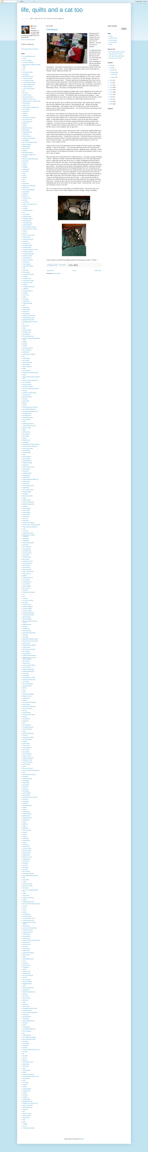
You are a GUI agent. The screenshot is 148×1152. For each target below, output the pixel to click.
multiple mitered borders (29, 655)
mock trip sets (26, 643)
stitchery (25, 994)
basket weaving (27, 136)
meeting (25, 626)
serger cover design (28, 897)
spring (24, 969)
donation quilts (27, 332)
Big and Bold (26, 148)
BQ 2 (24, 181)
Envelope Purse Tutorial (115, 54)
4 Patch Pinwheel (27, 86)
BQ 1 (24, 179)
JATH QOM (26, 555)
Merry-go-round (27, 630)
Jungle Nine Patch (28, 561)
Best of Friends (27, 144)
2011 (111, 92)
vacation (25, 1084)
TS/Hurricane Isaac (28, 1062)
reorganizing (26, 840)
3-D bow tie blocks (28, 72)
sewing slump (26, 934)
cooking (25, 284)
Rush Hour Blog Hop (28, 873)
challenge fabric (27, 216)
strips (24, 1002)
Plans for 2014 (113, 38)
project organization (28, 758)
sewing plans (26, 926)
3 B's (24, 68)
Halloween (26, 465)
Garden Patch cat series (29, 425)
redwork (25, 836)
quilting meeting (27, 813)
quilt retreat (26, 801)
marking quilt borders (28, 615)
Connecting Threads (28, 280)
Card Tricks (26, 202)
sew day (25, 906)
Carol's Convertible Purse (30, 204)
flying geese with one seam (30, 407)
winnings (25, 1109)
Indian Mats (26, 538)
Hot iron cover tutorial (28, 522)
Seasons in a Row (28, 886)
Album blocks (26, 103)
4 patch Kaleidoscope (29, 84)
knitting (25, 575)
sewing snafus (27, 936)
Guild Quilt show (27, 461)
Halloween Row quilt (28, 467)
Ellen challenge (27, 350)
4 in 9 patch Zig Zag (28, 80)
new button (26, 673)
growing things (27, 452)
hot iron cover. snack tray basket (31, 524)
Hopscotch (25, 520)
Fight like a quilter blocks (29, 392)
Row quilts (25, 867)
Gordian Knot (26, 440)
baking (24, 126)
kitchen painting (27, 569)
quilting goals (26, 811)
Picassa (25, 710)
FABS (24, 368)
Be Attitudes (26, 140)
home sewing (26, 514)
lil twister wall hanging (29, 592)
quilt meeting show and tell (30, 797)
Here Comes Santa (28, 489)
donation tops (26, 334)
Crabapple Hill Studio (28, 286)
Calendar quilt (26, 198)
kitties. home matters (28, 571)
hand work (25, 471)
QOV (24, 772)
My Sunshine (26, 661)
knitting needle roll (28, 577)
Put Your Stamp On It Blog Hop (31, 770)
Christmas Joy (26, 243)
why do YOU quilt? (28, 1105)
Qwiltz (24, 822)
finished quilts (26, 395)
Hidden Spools (27, 500)
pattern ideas (26, 698)
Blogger (81, 1139)
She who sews (27, 944)
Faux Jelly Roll (27, 382)
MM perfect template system (30, 639)
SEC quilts (25, 888)
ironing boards (27, 549)
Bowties (25, 177)
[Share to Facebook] (75, 265)
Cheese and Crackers (29, 235)
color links (25, 270)
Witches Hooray (27, 1113)
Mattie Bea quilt (27, 624)
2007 (111, 101)
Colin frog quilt (27, 264)
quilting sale (26, 820)
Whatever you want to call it (30, 1103)
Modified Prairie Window (29, 645)
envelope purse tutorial (29, 354)
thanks (24, 1025)
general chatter (27, 428)
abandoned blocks (28, 97)
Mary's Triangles (27, 619)
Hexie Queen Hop (28, 496)
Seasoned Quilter (27, 884)
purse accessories (28, 762)
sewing (25, 912)
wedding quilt (26, 1099)
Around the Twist (27, 119)
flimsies (25, 403)
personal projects (27, 708)
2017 (111, 68)
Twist (24, 1068)
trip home (25, 1056)
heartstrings (26, 487)
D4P (24, 305)
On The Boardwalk (28, 684)
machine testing (27, 611)
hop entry (25, 518)
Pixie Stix (25, 735)
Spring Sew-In (26, 971)
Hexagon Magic (27, 491)
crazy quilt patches (28, 291)
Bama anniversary (28, 128)
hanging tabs (26, 475)
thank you (25, 1023)
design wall (26, 311)
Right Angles (26, 855)
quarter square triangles (29, 774)
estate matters (26, 358)
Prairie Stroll (26, 745)
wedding (25, 1097)
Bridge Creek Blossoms (29, 185)
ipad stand (25, 544)
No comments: (62, 264)
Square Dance (27, 973)
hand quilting (26, 469)
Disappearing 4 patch (28, 317)
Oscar (24, 690)
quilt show (25, 803)
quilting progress (27, 818)
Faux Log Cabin (27, 384)
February (113, 72)
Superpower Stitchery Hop (30, 1008)
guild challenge (27, 456)
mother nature (26, 647)
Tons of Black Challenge (29, 1037)
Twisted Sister (26, 1070)
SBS (24, 877)
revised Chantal (27, 848)
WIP (24, 1111)
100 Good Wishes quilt (29, 56)
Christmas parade (27, 245)
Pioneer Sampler (27, 729)
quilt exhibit (26, 785)
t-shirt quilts (26, 1014)
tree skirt (25, 1051)
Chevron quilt (26, 237)
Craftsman (25, 288)
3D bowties (26, 74)
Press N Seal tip (27, 754)
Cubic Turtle (26, 301)
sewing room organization (30, 928)
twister (24, 1072)
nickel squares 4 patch (29, 677)
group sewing (26, 450)
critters (24, 297)
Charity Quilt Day (27, 223)
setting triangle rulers (28, 901)
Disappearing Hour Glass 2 (30, 321)
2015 (111, 82)
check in (25, 231)
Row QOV (25, 863)
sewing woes (26, 938)
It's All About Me (27, 551)
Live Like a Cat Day (28, 600)
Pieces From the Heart (29, 714)
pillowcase (25, 721)
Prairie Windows (27, 747)
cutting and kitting (27, 303)
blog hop (25, 163)
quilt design (26, 780)
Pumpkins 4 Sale (27, 760)
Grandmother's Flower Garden (31, 444)
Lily (24, 594)
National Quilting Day (28, 671)
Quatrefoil (25, 776)
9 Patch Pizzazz (27, 95)
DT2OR (25, 346)
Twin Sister (26, 1066)
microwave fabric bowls (29, 633)
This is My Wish (27, 1031)
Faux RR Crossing (28, 386)
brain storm (26, 183)
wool (24, 1119)
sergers (25, 899)
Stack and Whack (27, 981)
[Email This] (69, 265)
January (113, 77)
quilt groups (26, 791)
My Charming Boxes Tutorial (117, 52)
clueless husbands (28, 260)
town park (25, 1045)
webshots (25, 1095)
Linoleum (25, 598)
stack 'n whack (27, 979)
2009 (111, 97)
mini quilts (25, 637)
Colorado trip (26, 272)
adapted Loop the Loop (29, 99)
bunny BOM (26, 192)
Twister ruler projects (28, 1074)
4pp (24, 91)
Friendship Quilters (28, 417)
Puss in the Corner (28, 768)
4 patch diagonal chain (29, 82)
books (24, 175)
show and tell (26, 948)
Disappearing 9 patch (28, 319)
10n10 (24, 58)
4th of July (25, 93)
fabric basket (26, 364)
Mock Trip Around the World (30, 641)
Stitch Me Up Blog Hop (29, 992)
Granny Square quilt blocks (30, 446)
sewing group (26, 914)
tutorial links (26, 1064)
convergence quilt (27, 282)
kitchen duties (26, 567)
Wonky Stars (26, 1117)
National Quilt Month (28, 669)
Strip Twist (25, 1000)
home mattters (26, 512)
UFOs (24, 1080)
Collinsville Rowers (28, 266)
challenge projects (28, 218)
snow (24, 961)
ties (24, 1033)
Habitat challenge (27, 463)
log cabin (25, 602)
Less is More (26, 584)
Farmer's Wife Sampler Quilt (30, 380)
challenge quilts (27, 220)
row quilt (25, 865)
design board (26, 309)
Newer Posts (50, 270)
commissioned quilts (28, 274)
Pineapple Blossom (28, 727)
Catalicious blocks (28, 210)
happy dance (26, 477)
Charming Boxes (27, 225)
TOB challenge (27, 1035)
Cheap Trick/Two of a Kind (30, 229)
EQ (23, 356)
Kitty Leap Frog (27, 573)
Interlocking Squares (28, 542)
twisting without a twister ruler (31, 1076)
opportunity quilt (27, 686)
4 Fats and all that (27, 78)
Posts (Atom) (57, 273)
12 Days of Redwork (28, 62)
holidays (25, 506)
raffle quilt (25, 828)
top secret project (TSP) (29, 1039)
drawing (25, 344)
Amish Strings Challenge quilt (31, 107)
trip (23, 1053)
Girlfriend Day (26, 432)
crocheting (25, 299)
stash (24, 985)
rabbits (24, 826)
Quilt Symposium (27, 805)
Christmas (25, 241)
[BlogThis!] (71, 265)
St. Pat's (25, 977)
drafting (25, 341)
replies (24, 842)
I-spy (24, 529)
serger (24, 893)
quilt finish (25, 787)
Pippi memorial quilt (28, 733)
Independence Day (28, 533)
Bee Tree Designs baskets (30, 142)
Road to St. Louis (27, 857)
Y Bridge (25, 1124)
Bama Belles (26, 130)
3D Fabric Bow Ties (28, 76)
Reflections (26, 838)
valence (25, 1086)
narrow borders (27, 667)
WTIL (24, 1122)
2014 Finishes (113, 40)
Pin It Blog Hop (27, 725)
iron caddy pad (27, 546)
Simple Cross (26, 950)
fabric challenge (27, 366)
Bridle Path (26, 187)
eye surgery (26, 360)
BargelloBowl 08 (27, 132)
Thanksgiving (26, 1027)
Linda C (35, 26)
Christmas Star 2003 (28, 253)
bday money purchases (29, 138)
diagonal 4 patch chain (29, 315)
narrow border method (29, 665)
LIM (24, 596)
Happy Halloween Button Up (30, 479)
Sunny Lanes (26, 1006)
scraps (24, 881)
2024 (111, 65)
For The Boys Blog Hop (29, 409)
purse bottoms (26, 764)
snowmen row (26, 965)
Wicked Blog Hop (27, 1107)
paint (24, 692)
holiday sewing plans (28, 504)
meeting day (26, 628)
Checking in (52, 29)
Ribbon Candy (27, 853)
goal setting (26, 436)
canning (25, 200)
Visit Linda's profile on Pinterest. (30, 49)
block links (25, 161)
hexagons (25, 493)
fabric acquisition (27, 362)
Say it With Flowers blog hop (30, 875)
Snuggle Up (26, 967)
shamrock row (26, 942)
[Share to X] (73, 265)
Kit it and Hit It (26, 565)
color (24, 268)
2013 (111, 87)
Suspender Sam (27, 1010)
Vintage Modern (27, 1089)
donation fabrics (27, 330)
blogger (25, 165)
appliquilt (25, 115)
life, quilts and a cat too (52, 9)
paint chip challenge (28, 694)
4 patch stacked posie (29, 88)
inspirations (26, 540)
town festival (26, 1043)
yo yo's (24, 1126)
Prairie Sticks (26, 743)
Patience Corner (27, 696)
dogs (24, 328)
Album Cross (26, 105)
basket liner (26, 134)
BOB (24, 173)
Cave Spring (26, 214)
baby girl (25, 124)
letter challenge (27, 586)
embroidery (26, 352)
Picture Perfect (27, 712)
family (24, 375)
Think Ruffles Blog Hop (29, 1029)
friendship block (27, 413)
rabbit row (25, 824)
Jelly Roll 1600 (27, 557)
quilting (25, 809)
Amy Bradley (26, 109)
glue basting (26, 434)
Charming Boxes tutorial (29, 227)
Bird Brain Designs (28, 152)
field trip (25, 390)
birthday (25, 156)
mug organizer (27, 653)
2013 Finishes (113, 42)
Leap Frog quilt (27, 582)
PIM (24, 723)
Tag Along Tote (27, 1016)
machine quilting (27, 608)
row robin (25, 869)
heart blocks (26, 483)
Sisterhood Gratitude (28, 952)
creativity (25, 293)
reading (25, 832)
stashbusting (26, 990)
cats (24, 212)
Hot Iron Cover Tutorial (115, 58)
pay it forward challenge (29, 702)
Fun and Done (27, 419)
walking (25, 1093)
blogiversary (26, 169)
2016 (111, 80)
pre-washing (26, 752)
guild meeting (26, 458)
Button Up (25, 196)
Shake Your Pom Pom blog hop (31, 940)
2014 (111, 85)
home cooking (26, 508)
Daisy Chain (26, 307)
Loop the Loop (27, 604)
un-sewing (25, 1082)
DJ (23, 324)
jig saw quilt (26, 559)
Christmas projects (28, 251)
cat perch (25, 206)
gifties (24, 430)
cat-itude (25, 208)
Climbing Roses (27, 258)
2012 (111, 89)
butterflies (25, 194)
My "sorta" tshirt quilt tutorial (116, 56)
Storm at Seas (26, 998)
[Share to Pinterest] (77, 265)
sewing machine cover (29, 918)
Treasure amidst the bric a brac (31, 1049)
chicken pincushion (28, 239)
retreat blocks (26, 846)
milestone (25, 635)
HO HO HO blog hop (28, 502)
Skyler (24, 957)
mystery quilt (26, 663)
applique (25, 113)
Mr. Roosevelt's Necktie (29, 649)
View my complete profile (28, 39)
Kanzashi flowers (27, 563)
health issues (26, 481)
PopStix (25, 741)
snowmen (25, 963)
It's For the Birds (27, 553)
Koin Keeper (26, 580)
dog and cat (26, 326)
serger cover (26, 895)
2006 (111, 104)
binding (25, 150)
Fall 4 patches (26, 370)
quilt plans (25, 799)
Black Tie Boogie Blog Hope (30, 159)
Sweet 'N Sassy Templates (30, 1012)
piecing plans (26, 719)
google (24, 438)
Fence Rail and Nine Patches (31, 388)
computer (25, 276)
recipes (25, 834)
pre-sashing (26, 749)
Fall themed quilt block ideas (30, 372)
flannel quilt (26, 401)
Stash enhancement (28, 987)
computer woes (27, 278)
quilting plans (26, 816)
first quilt (25, 399)
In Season (25, 531)
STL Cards (25, 996)
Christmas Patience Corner (30, 249)
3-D (24, 70)
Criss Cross (26, 295)
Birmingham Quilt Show (29, 154)
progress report (27, 756)
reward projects (27, 851)
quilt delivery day (27, 778)
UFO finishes (26, 1078)
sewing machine (27, 916)
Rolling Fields (26, 859)
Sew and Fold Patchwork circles (31, 904)
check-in (25, 233)
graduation (26, 442)
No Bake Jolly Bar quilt (29, 679)
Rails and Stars (27, 830)
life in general (26, 588)
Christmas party (27, 247)
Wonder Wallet (27, 1115)
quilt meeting (26, 795)
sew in (24, 908)
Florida (24, 405)
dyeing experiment (28, 348)
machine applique (28, 606)
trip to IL (25, 1058)
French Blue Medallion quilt (30, 411)
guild (24, 454)
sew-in (24, 910)
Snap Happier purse (28, 959)
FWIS (24, 421)
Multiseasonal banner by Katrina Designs (29, 658)
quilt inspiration (27, 793)
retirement (25, 844)
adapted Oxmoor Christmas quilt (31, 101)
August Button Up (27, 121)
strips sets (25, 1004)
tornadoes (25, 1041)
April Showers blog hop (29, 117)
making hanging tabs (28, 613)
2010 (111, 94)
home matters (26, 510)
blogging (25, 167)
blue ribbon (26, 171)
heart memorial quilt (28, 485)
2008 (111, 99)
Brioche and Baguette (29, 189)
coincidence (26, 262)
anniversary (26, 111)
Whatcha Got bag (27, 1101)
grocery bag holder (28, 448)
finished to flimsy (27, 397)
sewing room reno (28, 932)
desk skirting (26, 313)
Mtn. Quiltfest (26, 651)
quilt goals (25, 789)
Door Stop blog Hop (28, 336)
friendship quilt (27, 415)
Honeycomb (26, 516)
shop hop (25, 946)
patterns (25, 700)
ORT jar (25, 688)
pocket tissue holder (28, 737)
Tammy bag (26, 1018)
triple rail (25, 1060)
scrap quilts (26, 879)
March (113, 70)
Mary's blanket (27, 617)
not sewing (26, 681)
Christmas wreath (27, 255)
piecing (25, 716)
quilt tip (25, 807)
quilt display (26, 782)
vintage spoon (26, 1091)
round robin (26, 861)
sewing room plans (28, 930)
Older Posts (98, 270)
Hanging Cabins (27, 473)
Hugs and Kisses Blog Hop (30, 527)
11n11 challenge (27, 60)
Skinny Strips (26, 954)
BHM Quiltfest (26, 146)
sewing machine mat (28, 920)
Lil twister (25, 590)
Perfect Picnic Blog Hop (29, 706)
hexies (24, 498)
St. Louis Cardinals (28, 975)
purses (24, 766)
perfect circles (26, 704)
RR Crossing (26, 871)
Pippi (24, 731)
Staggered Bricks (27, 983)
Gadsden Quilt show (28, 423)
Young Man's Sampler (29, 1128)
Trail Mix (25, 1047)
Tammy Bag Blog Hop (29, 1021)
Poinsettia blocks (27, 739)
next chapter (26, 675)
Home (74, 270)
